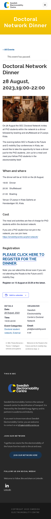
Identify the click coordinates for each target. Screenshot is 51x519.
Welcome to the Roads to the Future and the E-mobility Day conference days (36, 346)
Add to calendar (16, 295)
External (17, 332)
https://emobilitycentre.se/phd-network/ (20, 236)
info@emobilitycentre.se (28, 425)
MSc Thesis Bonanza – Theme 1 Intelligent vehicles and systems (15, 346)
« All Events (8, 49)
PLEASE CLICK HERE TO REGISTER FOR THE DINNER (23, 259)
